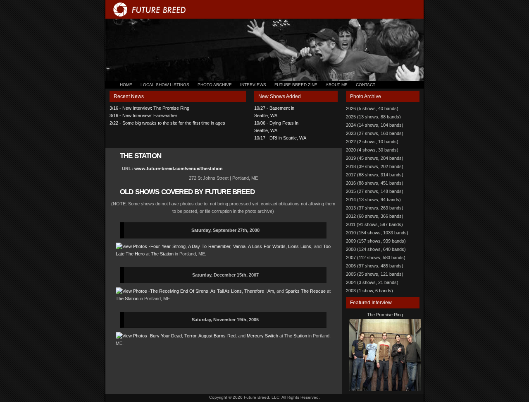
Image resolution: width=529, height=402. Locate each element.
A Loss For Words (267, 246)
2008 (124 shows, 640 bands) (376, 249)
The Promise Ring (385, 314)
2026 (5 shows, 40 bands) (372, 108)
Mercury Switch (262, 335)
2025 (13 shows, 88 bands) (373, 116)
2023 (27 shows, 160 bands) (374, 133)
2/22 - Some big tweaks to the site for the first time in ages (167, 122)
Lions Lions (299, 246)
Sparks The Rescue (305, 291)
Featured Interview (371, 303)
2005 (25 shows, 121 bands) (374, 274)
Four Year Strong (168, 246)
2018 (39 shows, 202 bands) (374, 166)
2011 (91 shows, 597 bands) (374, 224)
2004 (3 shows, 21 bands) (372, 282)
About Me (337, 84)
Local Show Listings (165, 84)
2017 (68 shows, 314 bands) (374, 174)
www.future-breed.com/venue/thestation (178, 168)
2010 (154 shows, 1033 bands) (377, 232)
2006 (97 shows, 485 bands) (374, 265)
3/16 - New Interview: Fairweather (143, 115)
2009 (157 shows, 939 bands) (376, 240)
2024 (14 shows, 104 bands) (374, 125)
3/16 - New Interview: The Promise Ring (149, 108)
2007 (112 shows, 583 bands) (375, 257)
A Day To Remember (209, 246)
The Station (162, 253)
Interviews (253, 84)
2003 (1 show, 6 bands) (369, 290)
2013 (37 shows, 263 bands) (374, 207)
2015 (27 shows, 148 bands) (374, 191)
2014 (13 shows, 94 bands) (373, 199)
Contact (365, 84)
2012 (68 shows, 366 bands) (374, 216)
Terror (190, 335)
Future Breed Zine (295, 84)
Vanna (239, 246)
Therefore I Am (259, 291)
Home (126, 84)
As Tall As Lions (226, 291)
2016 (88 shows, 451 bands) (374, 183)
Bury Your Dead (166, 335)
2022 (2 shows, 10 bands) (372, 141)
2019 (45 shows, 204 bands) (374, 158)
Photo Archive (215, 84)
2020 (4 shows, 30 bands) (372, 149)
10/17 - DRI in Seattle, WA (280, 137)
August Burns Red (216, 335)
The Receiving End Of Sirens (179, 291)
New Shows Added (279, 96)
